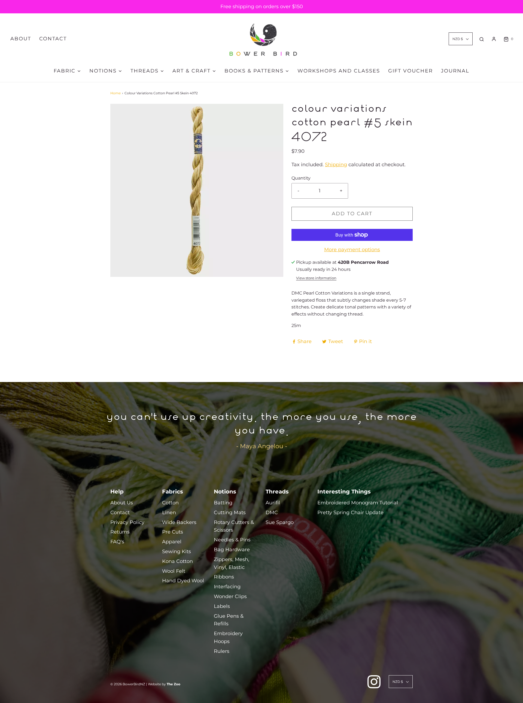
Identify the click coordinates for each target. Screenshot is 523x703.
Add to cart (352, 214)
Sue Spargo (280, 522)
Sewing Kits (176, 551)
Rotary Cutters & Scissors (234, 526)
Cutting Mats (230, 513)
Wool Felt (173, 571)
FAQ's (117, 542)
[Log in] (494, 39)
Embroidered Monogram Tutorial (357, 503)
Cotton (170, 503)
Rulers (221, 651)
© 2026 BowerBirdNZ (127, 684)
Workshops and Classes (338, 71)
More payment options (352, 250)
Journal (455, 71)
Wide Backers (179, 522)
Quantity (301, 178)
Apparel (171, 542)
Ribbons (224, 577)
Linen (169, 513)
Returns (120, 532)
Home (115, 93)
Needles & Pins (232, 540)
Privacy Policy (127, 522)
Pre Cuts (172, 532)
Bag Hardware (232, 550)
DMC (272, 513)
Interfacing (227, 587)
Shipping (336, 165)
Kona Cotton (177, 561)
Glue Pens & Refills (229, 620)
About (20, 39)
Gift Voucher (410, 71)
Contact (53, 39)
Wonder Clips (230, 596)
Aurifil (273, 503)
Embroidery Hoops (228, 637)
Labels (222, 606)
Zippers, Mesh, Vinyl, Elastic (231, 563)
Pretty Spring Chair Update (350, 513)
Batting (223, 503)
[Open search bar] (481, 39)
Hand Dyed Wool (183, 581)
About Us (121, 503)
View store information (316, 278)
